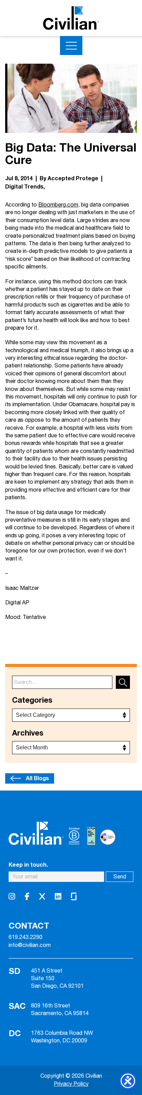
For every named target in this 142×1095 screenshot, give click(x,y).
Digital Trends (24, 187)
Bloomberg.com (58, 205)
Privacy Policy (71, 1084)
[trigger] (71, 45)
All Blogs (37, 778)
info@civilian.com (30, 945)
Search (123, 682)
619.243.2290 (25, 937)
